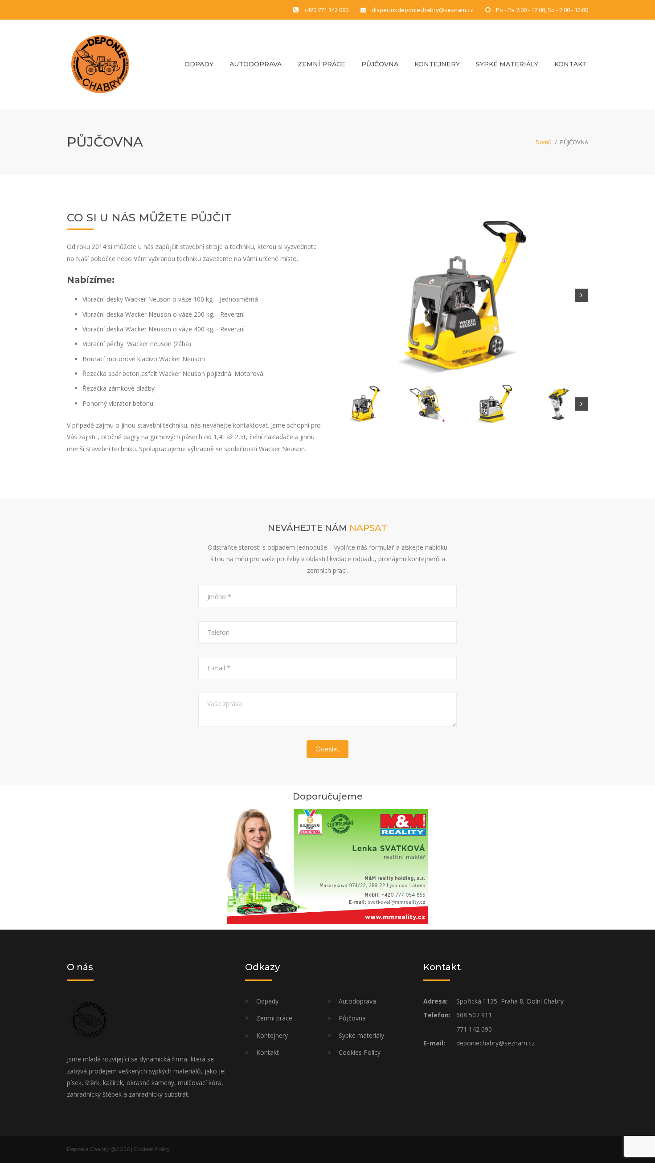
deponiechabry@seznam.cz (495, 1043)
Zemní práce (321, 64)
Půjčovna (379, 64)
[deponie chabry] (100, 63)
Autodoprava (255, 64)
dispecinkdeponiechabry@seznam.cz (422, 10)
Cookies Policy (360, 1052)
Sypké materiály (507, 64)
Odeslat (327, 749)
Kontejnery (437, 64)
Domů (544, 142)
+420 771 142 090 (326, 10)
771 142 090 (474, 1029)
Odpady (198, 64)
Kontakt (570, 64)
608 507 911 (474, 1015)
